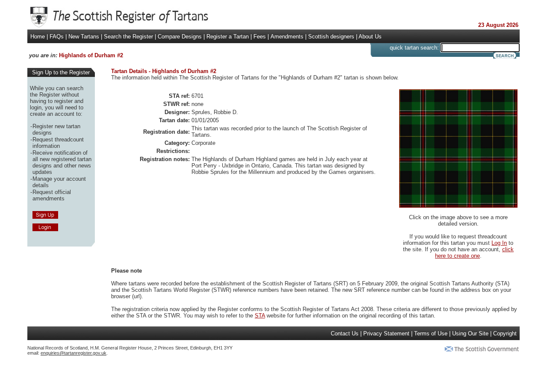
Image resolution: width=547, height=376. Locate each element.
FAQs (57, 36)
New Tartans (84, 36)
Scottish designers (331, 36)
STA (260, 315)
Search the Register (128, 36)
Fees (259, 36)
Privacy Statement (386, 333)
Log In (499, 243)
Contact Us (345, 333)
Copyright (505, 333)
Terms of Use (430, 333)
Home (37, 36)
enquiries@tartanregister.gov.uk (73, 352)
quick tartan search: (414, 47)
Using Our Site (470, 333)
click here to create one (474, 252)
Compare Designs (180, 36)
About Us (370, 36)
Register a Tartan (227, 36)
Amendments (287, 36)
